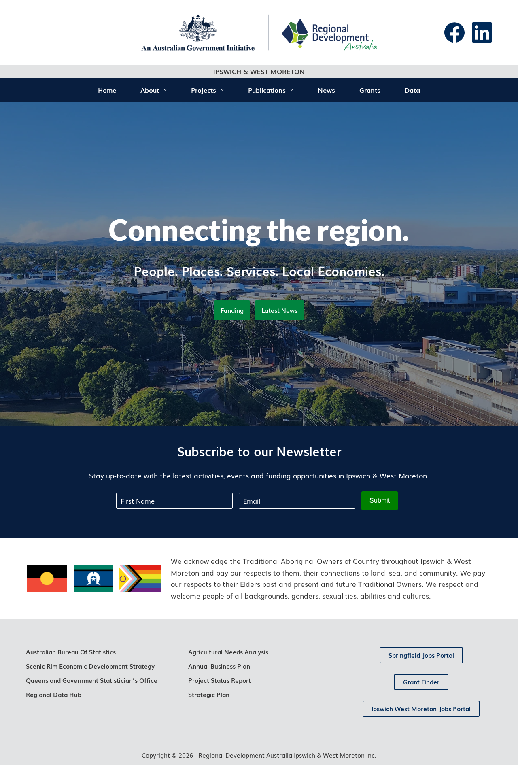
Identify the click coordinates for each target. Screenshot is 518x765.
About (149, 90)
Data (412, 90)
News (326, 90)
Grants (369, 90)
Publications (267, 90)
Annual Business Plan (219, 665)
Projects (203, 90)
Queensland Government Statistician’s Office (91, 680)
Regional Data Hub (53, 694)
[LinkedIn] (482, 32)
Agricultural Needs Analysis (228, 651)
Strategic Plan (208, 694)
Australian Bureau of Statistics (71, 651)
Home (107, 90)
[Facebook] (454, 32)
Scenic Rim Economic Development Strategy (90, 665)
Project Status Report (219, 680)
